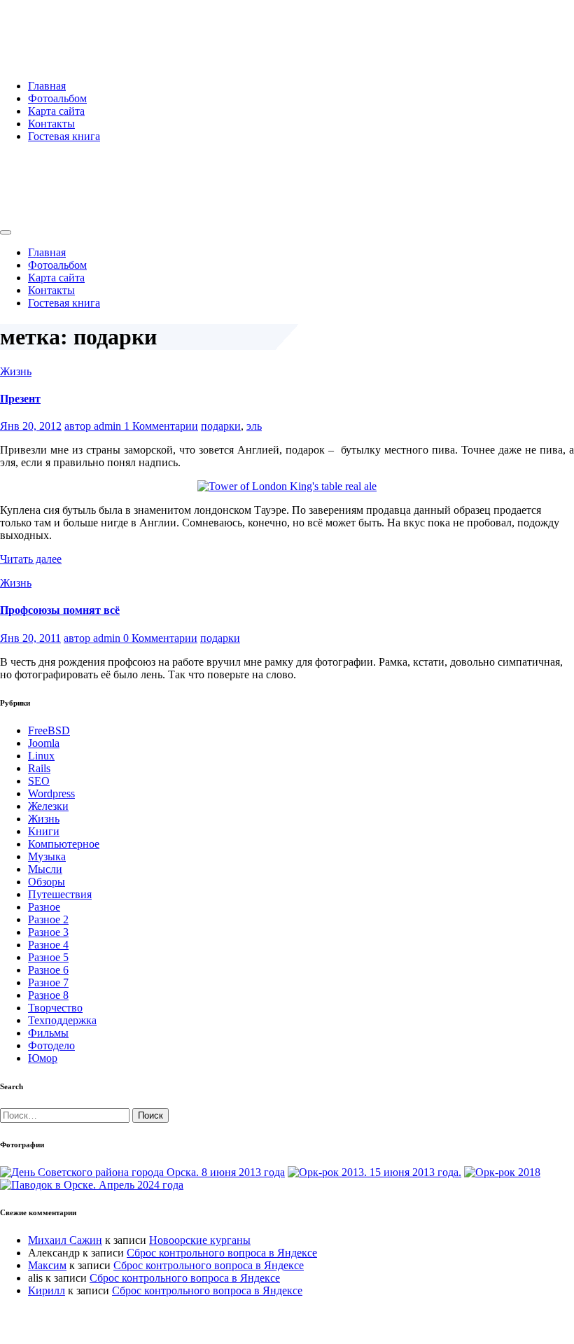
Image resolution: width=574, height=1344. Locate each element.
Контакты (51, 124)
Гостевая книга (64, 136)
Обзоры (46, 882)
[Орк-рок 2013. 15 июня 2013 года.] (374, 1172)
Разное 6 (48, 970)
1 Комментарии (161, 426)
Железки (48, 806)
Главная (47, 86)
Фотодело (51, 1045)
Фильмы (48, 1033)
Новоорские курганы (200, 1240)
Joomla (43, 743)
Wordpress (51, 793)
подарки (221, 426)
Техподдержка (62, 1020)
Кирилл (46, 1290)
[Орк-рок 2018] (502, 1172)
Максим (47, 1265)
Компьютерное (63, 844)
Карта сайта (56, 111)
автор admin (94, 426)
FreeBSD (49, 730)
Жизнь (15, 371)
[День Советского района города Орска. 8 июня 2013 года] (142, 1172)
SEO (39, 781)
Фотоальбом (57, 98)
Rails (39, 768)
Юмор (42, 1058)
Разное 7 (48, 982)
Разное (44, 907)
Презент (20, 399)
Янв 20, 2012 (31, 426)
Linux (41, 756)
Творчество (55, 1008)
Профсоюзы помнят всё (60, 610)
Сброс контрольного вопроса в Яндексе (222, 1253)
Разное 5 (48, 957)
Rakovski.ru (59, 27)
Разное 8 (48, 995)
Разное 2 (48, 919)
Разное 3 (48, 932)
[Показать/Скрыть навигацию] (5, 232)
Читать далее (31, 559)
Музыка (47, 856)
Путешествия (60, 894)
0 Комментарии (160, 638)
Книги (43, 831)
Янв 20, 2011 (30, 638)
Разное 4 (48, 945)
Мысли (45, 869)
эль (254, 426)
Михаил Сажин (65, 1240)
